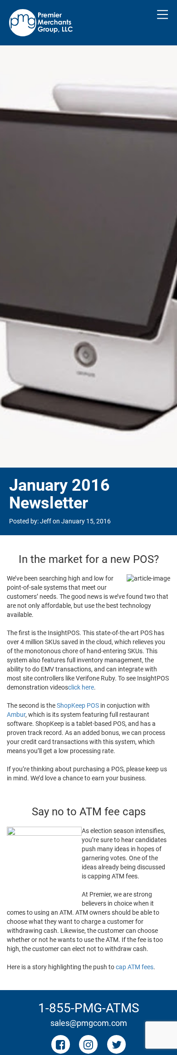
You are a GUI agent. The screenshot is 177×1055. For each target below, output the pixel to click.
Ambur (16, 714)
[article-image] (148, 578)
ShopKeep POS (78, 705)
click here (81, 687)
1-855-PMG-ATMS (88, 1008)
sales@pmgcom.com (88, 1023)
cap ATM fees (134, 967)
